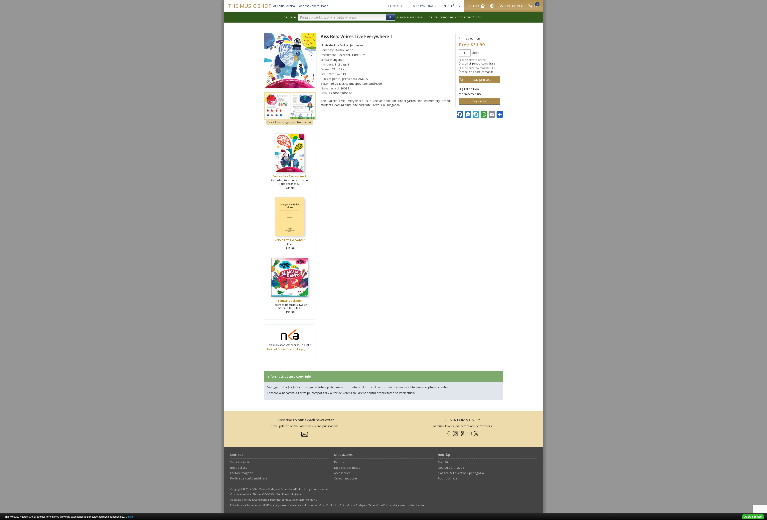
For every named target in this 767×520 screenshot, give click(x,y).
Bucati (475, 53)
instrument (464, 17)
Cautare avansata (409, 17)
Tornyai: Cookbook (290, 301)
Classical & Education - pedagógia (461, 473)
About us (235, 499)
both (478, 17)
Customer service (240, 494)
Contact (236, 455)
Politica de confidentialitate (248, 478)
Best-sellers (238, 467)
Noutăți (444, 455)
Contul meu (513, 6)
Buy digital (479, 101)
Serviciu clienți (239, 462)
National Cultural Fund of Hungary (286, 349)
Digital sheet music (347, 467)
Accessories (342, 473)
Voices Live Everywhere (290, 240)
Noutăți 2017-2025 (451, 467)
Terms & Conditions (255, 499)
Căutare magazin (241, 473)
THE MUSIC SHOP (250, 6)
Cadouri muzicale (345, 478)
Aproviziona (343, 455)
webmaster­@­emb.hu (304, 499)
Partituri (339, 462)
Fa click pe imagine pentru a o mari (289, 122)
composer (447, 17)
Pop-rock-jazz (447, 478)
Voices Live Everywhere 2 (289, 176)
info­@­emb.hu (298, 494)
